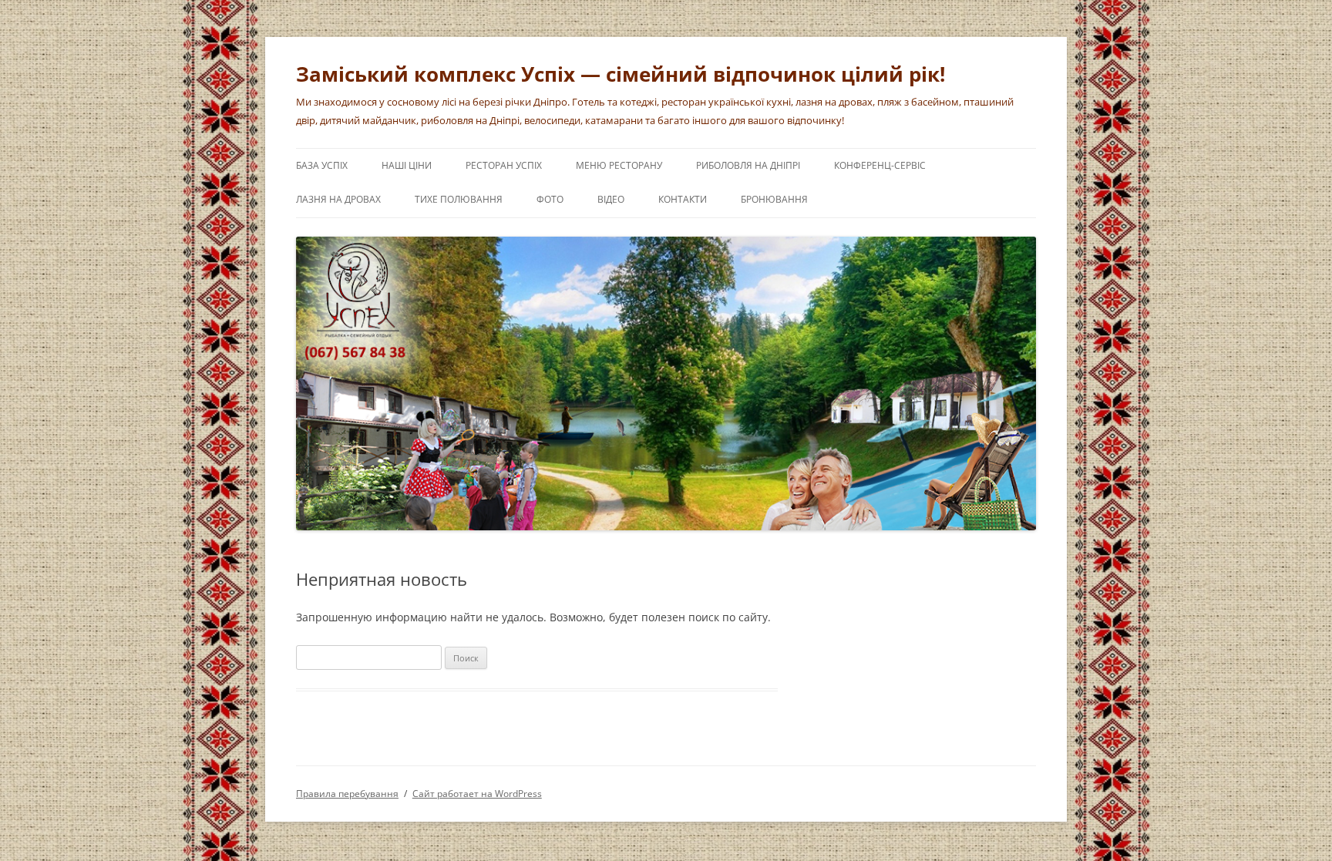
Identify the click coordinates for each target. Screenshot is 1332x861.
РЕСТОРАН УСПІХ (504, 165)
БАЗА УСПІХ (322, 165)
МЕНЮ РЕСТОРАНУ (619, 165)
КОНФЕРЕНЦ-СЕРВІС (880, 165)
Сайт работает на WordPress (477, 793)
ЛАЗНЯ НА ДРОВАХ (338, 199)
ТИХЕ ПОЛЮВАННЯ (459, 199)
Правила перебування (347, 793)
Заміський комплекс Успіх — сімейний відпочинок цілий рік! (620, 74)
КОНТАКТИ (682, 199)
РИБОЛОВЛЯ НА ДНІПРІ (748, 165)
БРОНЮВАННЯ (774, 199)
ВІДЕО (610, 199)
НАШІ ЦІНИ (407, 165)
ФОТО (549, 199)
